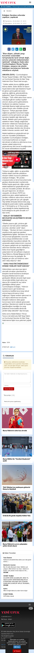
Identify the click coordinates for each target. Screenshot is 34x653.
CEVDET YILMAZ (8, 576)
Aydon (5, 588)
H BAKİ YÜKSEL (8, 594)
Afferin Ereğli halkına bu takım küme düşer (15, 590)
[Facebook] (9, 49)
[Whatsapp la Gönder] (20, 49)
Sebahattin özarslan (9, 565)
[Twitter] (13, 49)
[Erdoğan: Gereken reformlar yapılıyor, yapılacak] (17, 35)
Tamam (17, 651)
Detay (17, 647)
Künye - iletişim (7, 619)
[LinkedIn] (16, 49)
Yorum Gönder (9, 389)
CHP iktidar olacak (8, 596)
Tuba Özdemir (7, 558)
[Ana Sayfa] (10, 612)
